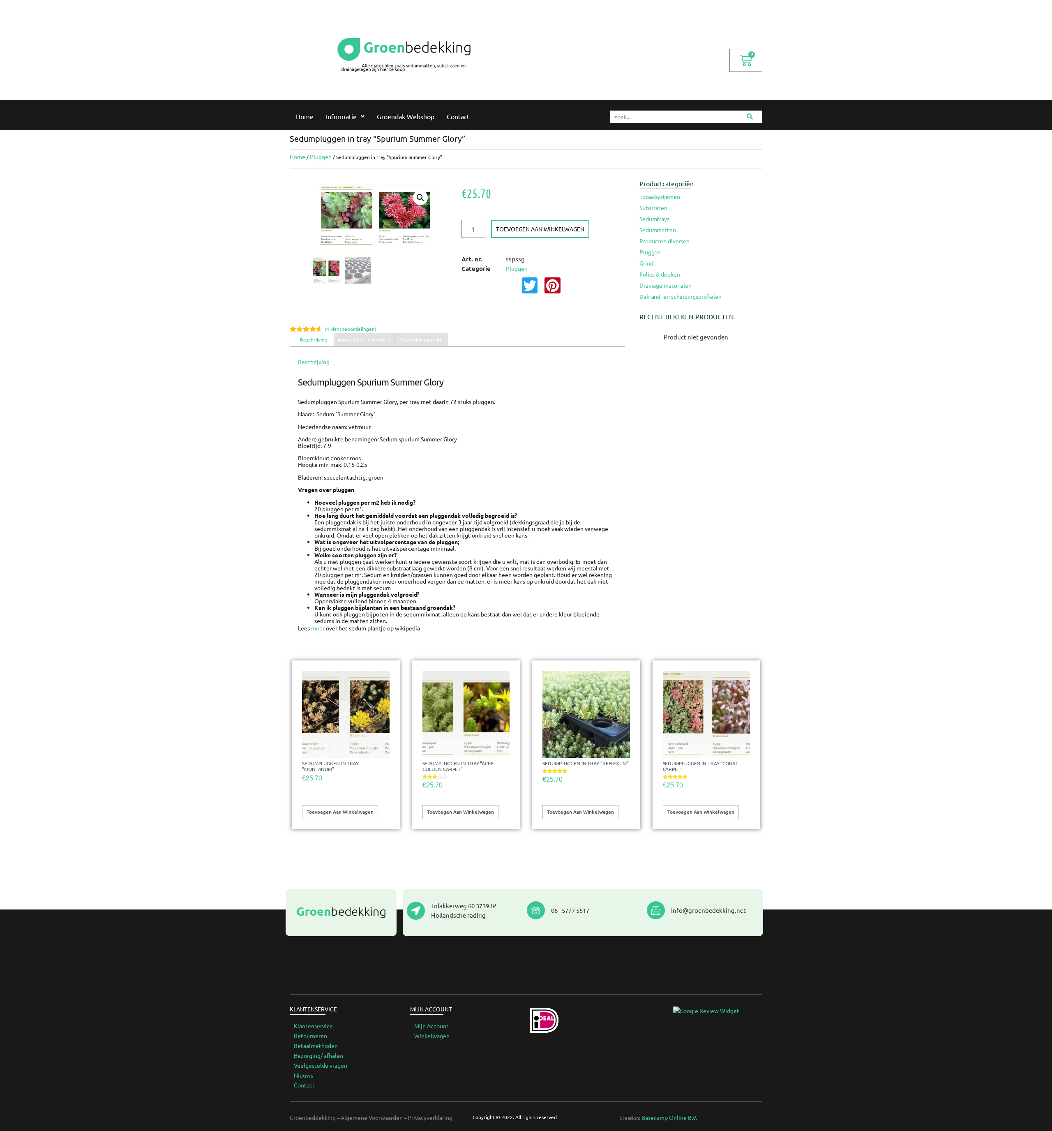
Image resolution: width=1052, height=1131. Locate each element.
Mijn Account (431, 1025)
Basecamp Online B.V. (669, 1117)
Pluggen (321, 156)
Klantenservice (313, 1025)
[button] (420, 197)
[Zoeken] (750, 117)
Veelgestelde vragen (320, 1065)
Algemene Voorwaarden (372, 1117)
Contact (458, 116)
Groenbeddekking (313, 1117)
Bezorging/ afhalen (318, 1055)
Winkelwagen (432, 1035)
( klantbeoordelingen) (350, 328)
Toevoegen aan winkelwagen (540, 229)
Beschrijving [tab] (314, 339)
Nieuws (303, 1075)
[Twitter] (530, 285)
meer (318, 628)
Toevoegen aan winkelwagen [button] (340, 811)
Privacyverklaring (430, 1117)
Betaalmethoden (316, 1045)
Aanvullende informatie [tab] (363, 339)
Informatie (341, 116)
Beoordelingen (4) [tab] (420, 339)
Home (305, 116)
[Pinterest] (552, 285)
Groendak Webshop (405, 116)
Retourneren (310, 1035)
